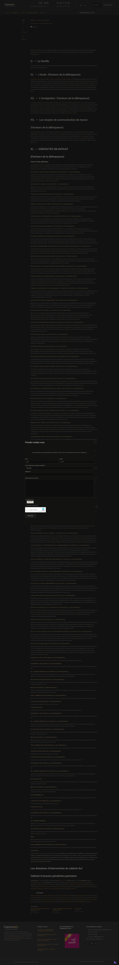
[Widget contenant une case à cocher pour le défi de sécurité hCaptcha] (35, 509)
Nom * (26, 459)
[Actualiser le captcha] (41, 500)
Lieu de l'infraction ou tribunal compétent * (35, 465)
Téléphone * (28, 471)
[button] (115, 962)
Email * (61, 459)
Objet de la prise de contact (31, 478)
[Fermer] (94, 441)
